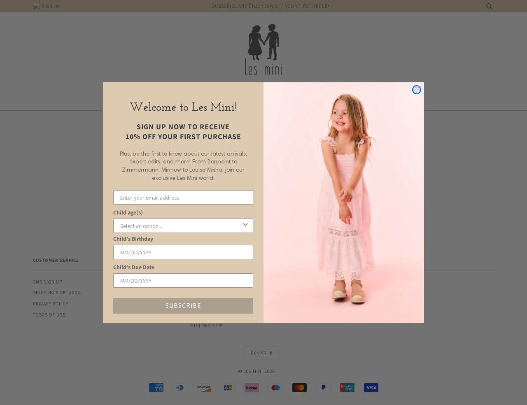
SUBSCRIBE (183, 305)
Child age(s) (128, 212)
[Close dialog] (417, 90)
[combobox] (180, 226)
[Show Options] (245, 226)
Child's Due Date (133, 267)
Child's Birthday (133, 238)
